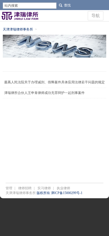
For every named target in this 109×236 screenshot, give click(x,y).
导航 (95, 15)
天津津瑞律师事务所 (18, 29)
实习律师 (44, 188)
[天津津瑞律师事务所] (19, 15)
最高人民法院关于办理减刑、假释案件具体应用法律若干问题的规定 (54, 82)
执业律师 (63, 188)
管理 (9, 188)
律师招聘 (25, 188)
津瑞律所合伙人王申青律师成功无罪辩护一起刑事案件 (44, 93)
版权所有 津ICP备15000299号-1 (59, 193)
